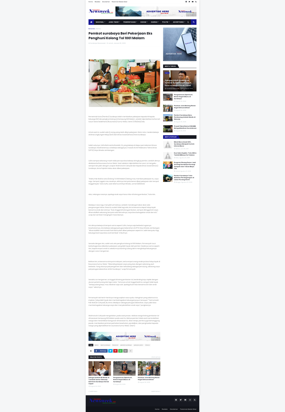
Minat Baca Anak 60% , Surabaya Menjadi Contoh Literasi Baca (184, 144)
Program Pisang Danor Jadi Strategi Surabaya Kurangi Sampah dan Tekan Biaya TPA (185, 166)
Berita (98, 29)
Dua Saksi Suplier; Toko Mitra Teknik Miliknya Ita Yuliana (185, 154)
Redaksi (97, 2)
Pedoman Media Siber (119, 2)
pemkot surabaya (126, 345)
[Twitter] (110, 351)
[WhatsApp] (120, 351)
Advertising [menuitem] (178, 22)
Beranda (92, 29)
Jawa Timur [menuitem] (114, 22)
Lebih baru (93, 391)
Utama (147, 345)
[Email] (125, 351)
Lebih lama (155, 391)
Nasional (115, 345)
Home (91, 2)
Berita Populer (170, 137)
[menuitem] (91, 22)
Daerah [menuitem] (154, 22)
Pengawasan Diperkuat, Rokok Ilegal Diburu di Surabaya (122, 380)
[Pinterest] (115, 351)
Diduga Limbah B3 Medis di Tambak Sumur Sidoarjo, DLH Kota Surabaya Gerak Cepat (99, 381)
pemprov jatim (138, 345)
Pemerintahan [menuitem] (129, 22)
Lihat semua (156, 357)
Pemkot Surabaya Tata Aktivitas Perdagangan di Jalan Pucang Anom (184, 178)
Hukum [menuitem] (143, 22)
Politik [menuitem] (165, 22)
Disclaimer (106, 2)
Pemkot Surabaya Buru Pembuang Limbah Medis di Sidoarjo (184, 117)
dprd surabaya (105, 345)
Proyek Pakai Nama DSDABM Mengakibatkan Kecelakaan (185, 127)
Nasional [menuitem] (100, 22)
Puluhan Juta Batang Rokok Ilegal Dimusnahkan (149, 379)
